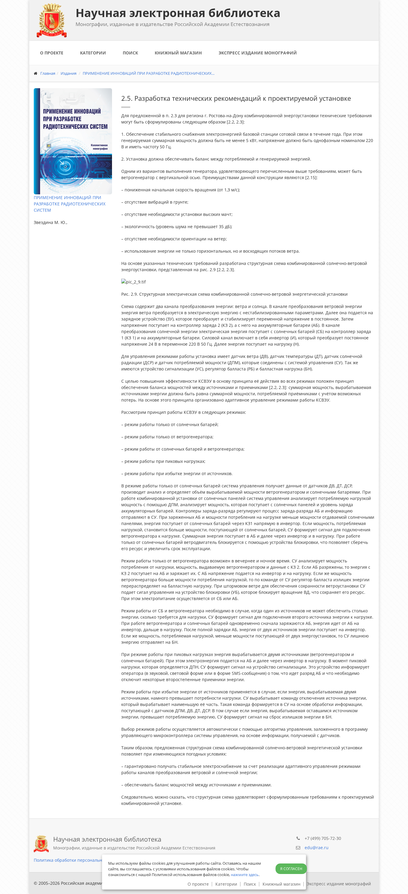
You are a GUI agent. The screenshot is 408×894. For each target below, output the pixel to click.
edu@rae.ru (317, 847)
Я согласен (291, 868)
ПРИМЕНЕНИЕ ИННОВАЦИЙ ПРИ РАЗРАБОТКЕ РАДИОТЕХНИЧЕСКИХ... (148, 73)
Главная (47, 73)
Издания (68, 73)
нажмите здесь (245, 874)
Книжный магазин (178, 53)
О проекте (51, 53)
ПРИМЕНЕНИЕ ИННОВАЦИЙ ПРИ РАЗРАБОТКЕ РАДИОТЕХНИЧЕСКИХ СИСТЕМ (69, 204)
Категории (93, 53)
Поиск (130, 53)
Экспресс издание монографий (258, 53)
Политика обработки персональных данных (79, 860)
